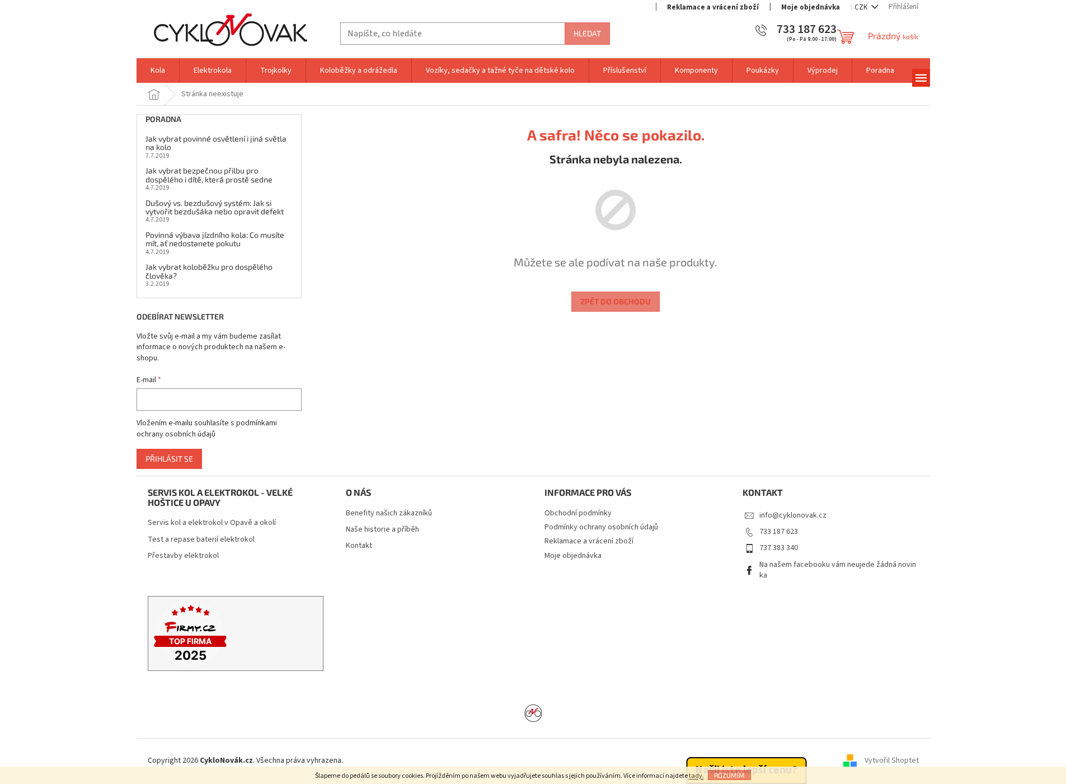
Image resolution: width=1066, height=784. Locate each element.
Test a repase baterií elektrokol (201, 539)
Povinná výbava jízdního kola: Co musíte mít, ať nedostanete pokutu (214, 239)
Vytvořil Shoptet (892, 761)
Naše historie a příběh (382, 529)
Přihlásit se (169, 458)
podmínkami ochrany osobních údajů (207, 428)
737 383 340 (778, 547)
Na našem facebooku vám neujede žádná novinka (837, 570)
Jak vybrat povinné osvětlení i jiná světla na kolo (216, 143)
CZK (861, 7)
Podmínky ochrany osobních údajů (601, 527)
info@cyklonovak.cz (792, 515)
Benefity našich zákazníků (389, 513)
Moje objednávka (810, 7)
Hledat (587, 33)
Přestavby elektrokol (183, 556)
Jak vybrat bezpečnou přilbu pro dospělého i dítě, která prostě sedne (209, 175)
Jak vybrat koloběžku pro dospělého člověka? (209, 271)
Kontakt (359, 546)
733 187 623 (778, 531)
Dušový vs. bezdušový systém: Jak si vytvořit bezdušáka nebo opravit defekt (214, 207)
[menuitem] (158, 70)
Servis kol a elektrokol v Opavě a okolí (212, 523)
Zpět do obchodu (615, 301)
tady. (696, 776)
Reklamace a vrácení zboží (713, 7)
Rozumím (729, 775)
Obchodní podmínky (578, 513)
